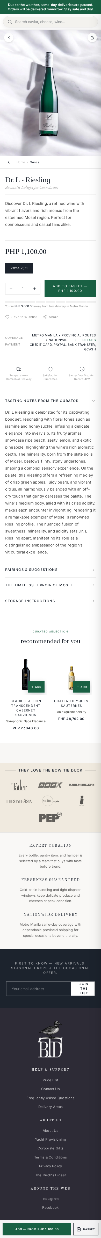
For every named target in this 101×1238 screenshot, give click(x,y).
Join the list (84, 988)
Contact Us (50, 1089)
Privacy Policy (50, 1166)
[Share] (92, 37)
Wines (34, 162)
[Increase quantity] (34, 288)
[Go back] (8, 37)
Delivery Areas (50, 1107)
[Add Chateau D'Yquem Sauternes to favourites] (84, 660)
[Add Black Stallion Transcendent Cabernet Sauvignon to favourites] (39, 660)
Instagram (50, 1199)
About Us (51, 1130)
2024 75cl (19, 268)
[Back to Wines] (9, 162)
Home (21, 162)
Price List (50, 1080)
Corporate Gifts (51, 1148)
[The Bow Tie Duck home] (50, 1038)
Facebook (50, 1207)
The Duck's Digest (50, 1175)
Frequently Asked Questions (50, 1098)
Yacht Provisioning (50, 1139)
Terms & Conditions (50, 1157)
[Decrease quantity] (11, 288)
